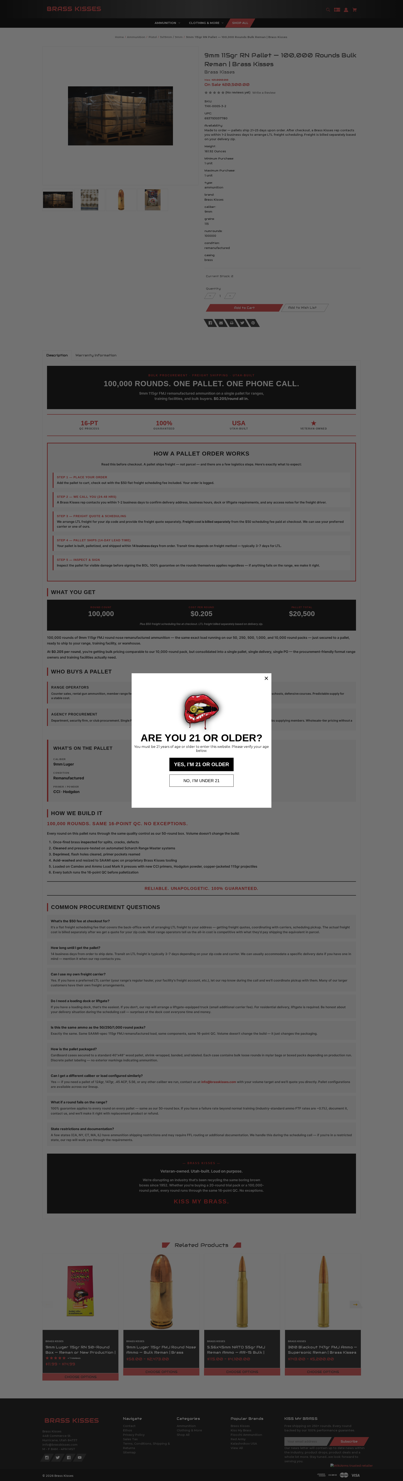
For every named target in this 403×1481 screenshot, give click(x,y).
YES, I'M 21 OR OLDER (201, 764)
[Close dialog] (266, 678)
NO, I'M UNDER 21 (201, 780)
